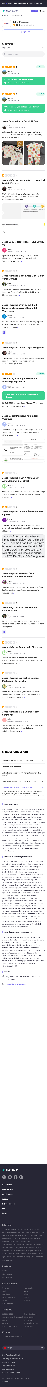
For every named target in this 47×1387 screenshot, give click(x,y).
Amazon (27, 1300)
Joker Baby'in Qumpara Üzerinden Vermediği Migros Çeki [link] (20, 380)
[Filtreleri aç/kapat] (43, 47)
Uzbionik (5, 1323)
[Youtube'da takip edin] (10, 1177)
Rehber (5, 1199)
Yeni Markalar (7, 1277)
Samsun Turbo (29, 1326)
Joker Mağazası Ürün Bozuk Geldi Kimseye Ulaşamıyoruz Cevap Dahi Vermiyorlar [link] (20, 308)
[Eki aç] (12, 153)
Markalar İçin (7, 1190)
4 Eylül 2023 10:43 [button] (13, 653)
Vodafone (5, 1300)
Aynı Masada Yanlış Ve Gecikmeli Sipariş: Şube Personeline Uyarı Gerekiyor (23, 1257)
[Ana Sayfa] (10, 11)
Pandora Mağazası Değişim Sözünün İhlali (16, 1241)
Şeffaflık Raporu (8, 1204)
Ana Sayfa (5, 15)
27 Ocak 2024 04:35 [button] (13, 127)
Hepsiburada (28, 1288)
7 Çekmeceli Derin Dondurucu (12, 1336)
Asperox (5, 1320)
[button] (9, 66)
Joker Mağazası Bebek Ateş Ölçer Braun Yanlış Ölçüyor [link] (23, 277)
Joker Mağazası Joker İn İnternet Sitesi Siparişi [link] (22, 513)
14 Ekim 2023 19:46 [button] (13, 425)
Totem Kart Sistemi (30, 1314)
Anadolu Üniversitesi (31, 1323)
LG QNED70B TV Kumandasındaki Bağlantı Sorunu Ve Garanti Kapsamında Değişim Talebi (23, 1254)
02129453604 (29, 1317)
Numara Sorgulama (8, 1297)
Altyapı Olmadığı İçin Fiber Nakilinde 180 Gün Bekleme (21, 1238)
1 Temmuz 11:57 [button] (11, 73)
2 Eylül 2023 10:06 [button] (12, 687)
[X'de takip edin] (4, 1177)
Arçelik (4, 1291)
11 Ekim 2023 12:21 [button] (12, 487)
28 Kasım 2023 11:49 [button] (13, 189)
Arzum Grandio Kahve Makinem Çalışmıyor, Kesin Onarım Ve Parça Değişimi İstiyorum (23, 1232)
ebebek (4, 1270)
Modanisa (5, 1288)
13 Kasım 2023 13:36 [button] (13, 251)
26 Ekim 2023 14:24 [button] (13, 354)
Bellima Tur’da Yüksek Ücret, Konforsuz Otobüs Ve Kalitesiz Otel (23, 1235)
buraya (4, 794)
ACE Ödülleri (7, 1194)
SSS (3, 1209)
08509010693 (7, 1314)
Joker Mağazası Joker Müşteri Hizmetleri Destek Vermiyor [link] (23, 181)
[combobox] (23, 54)
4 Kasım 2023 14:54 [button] (13, 285)
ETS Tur (27, 1297)
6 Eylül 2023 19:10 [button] (12, 617)
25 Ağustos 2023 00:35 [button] (14, 721)
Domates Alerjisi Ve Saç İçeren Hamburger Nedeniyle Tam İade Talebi (23, 1247)
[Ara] (40, 11)
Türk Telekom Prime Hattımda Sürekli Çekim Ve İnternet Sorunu (23, 1244)
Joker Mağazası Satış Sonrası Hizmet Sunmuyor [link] (21, 713)
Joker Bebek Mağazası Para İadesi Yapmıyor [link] (20, 417)
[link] (4, 232)
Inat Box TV (28, 1320)
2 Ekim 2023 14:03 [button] (12, 583)
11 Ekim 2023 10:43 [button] (13, 521)
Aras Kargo (6, 1294)
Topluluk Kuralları (8, 1366)
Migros (26, 1294)
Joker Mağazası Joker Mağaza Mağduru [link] (23, 347)
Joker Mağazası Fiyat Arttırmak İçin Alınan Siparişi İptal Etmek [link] (20, 479)
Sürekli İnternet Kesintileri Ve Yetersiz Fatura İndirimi (20, 1229)
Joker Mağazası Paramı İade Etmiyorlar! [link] (22, 647)
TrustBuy (5, 1381)
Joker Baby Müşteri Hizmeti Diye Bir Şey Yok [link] (23, 243)
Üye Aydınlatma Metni (11, 1355)
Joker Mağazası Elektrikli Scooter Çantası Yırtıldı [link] (19, 609)
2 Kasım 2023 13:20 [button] (13, 317)
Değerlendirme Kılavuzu (11, 1373)
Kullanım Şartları (8, 1362)
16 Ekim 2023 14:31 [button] (12, 388)
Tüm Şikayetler (7, 1260)
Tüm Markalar (7, 1274)
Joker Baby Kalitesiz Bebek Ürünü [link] (20, 121)
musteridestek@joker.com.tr (17, 984)
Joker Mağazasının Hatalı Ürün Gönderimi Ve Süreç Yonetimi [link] (18, 575)
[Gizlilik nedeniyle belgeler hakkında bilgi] (4, 332)
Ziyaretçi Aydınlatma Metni (13, 1359)
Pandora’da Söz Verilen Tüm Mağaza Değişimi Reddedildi (21, 1251)
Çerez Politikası (8, 1369)
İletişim (5, 1213)
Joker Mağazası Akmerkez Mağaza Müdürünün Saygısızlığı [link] (20, 679)
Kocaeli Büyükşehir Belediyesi (12, 1317)
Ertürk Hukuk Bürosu (9, 1326)
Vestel (26, 1291)
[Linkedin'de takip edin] (21, 1177)
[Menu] (43, 11)
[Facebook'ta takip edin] (15, 1177)
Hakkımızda (7, 1185)
